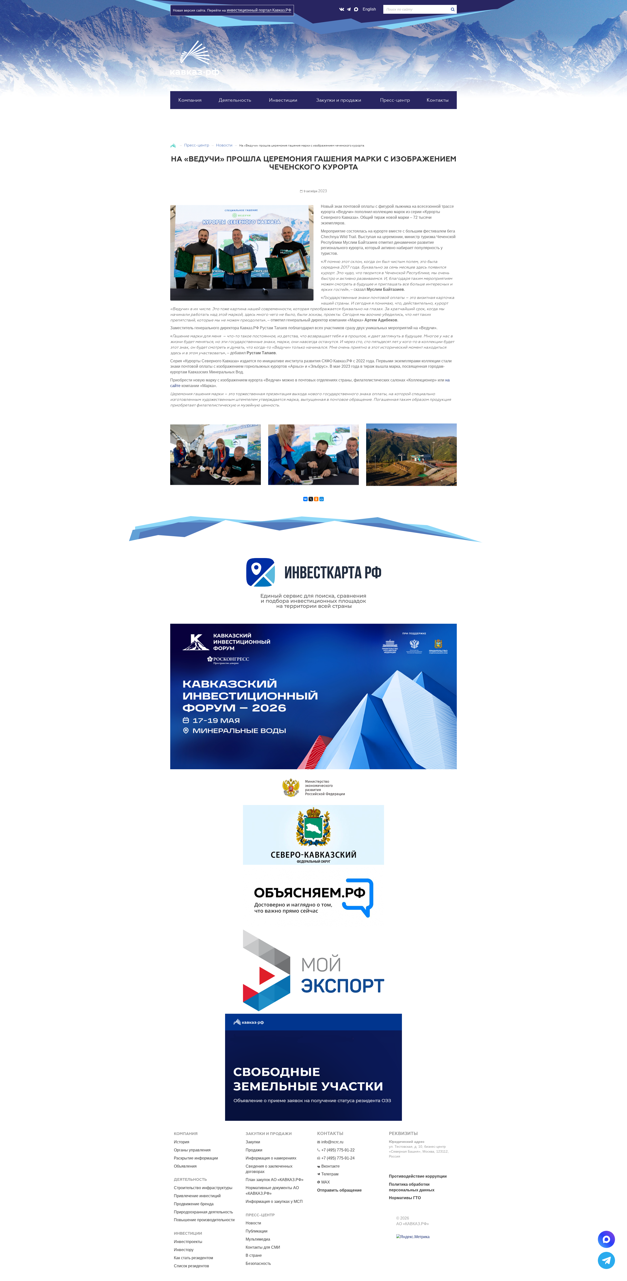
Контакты (438, 100)
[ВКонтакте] (305, 501)
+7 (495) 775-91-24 (338, 1158)
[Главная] (173, 145)
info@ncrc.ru (332, 1142)
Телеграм (329, 1174)
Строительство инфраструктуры (203, 1188)
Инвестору (183, 1250)
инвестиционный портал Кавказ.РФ (259, 10)
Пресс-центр (395, 100)
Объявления (185, 1166)
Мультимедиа (258, 1239)
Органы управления (192, 1150)
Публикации (256, 1231)
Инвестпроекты (188, 1242)
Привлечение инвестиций (197, 1196)
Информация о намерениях (271, 1158)
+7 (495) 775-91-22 (338, 1150)
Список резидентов (191, 1266)
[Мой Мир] (321, 501)
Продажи (254, 1150)
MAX (325, 1182)
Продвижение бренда (194, 1204)
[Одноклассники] (316, 501)
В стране (254, 1255)
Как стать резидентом (193, 1258)
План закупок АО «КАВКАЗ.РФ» (274, 1180)
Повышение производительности (204, 1220)
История (181, 1142)
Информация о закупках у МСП (274, 1201)
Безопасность (258, 1263)
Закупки (253, 1142)
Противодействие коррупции (418, 1176)
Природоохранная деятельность (203, 1212)
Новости (224, 145)
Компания (190, 100)
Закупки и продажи (338, 100)
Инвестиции (283, 100)
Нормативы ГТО (405, 1198)
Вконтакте (330, 1166)
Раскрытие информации (196, 1158)
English (369, 9)
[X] (311, 501)
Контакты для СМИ (263, 1247)
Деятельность (235, 100)
